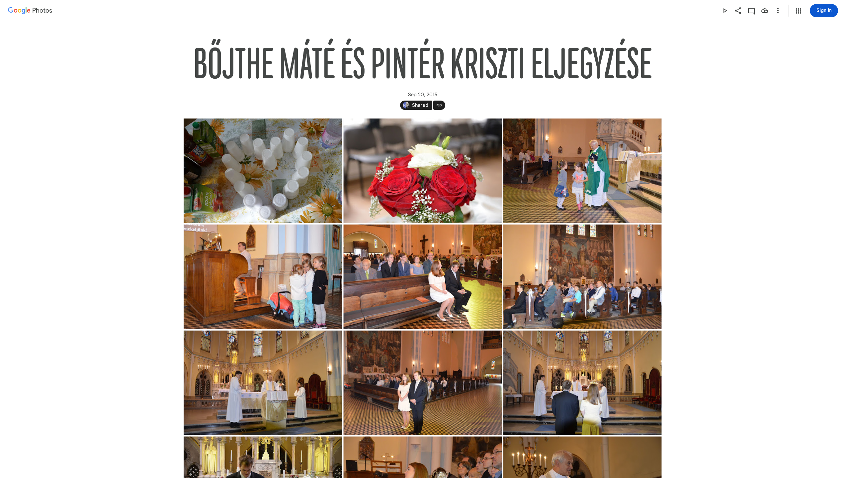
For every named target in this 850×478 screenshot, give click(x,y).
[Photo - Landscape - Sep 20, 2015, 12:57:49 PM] (263, 276)
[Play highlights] (725, 11)
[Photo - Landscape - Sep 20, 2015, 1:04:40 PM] (422, 383)
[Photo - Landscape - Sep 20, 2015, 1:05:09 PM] (582, 383)
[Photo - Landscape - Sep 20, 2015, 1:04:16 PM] (263, 383)
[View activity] (751, 10)
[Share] (738, 10)
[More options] (778, 10)
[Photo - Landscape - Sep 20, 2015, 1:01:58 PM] (582, 276)
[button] (798, 11)
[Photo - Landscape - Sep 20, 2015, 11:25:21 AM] (422, 171)
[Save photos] (764, 10)
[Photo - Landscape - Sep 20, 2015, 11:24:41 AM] (263, 171)
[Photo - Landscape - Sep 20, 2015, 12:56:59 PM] (582, 171)
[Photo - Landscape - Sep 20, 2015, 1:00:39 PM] (422, 276)
